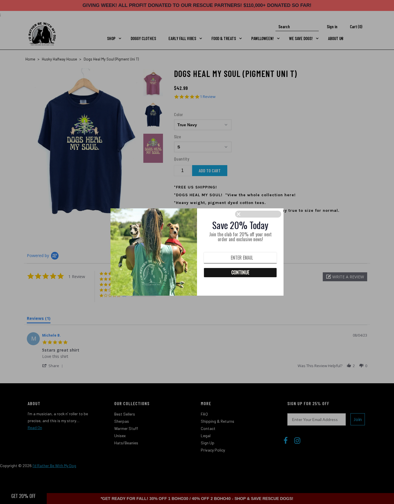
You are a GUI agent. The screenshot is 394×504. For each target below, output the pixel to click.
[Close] (258, 214)
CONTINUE (240, 272)
